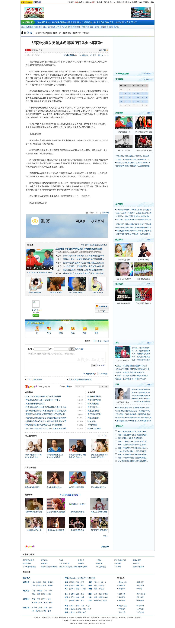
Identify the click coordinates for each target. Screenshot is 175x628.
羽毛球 (64, 27)
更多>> (105, 536)
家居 (109, 2)
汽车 (100, 2)
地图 (79, 612)
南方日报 (102, 50)
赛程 (96, 245)
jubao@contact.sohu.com (96, 623)
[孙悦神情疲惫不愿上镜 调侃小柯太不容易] (55, 445)
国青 (44, 594)
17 (134, 97)
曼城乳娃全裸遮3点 (77, 512)
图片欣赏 (140, 597)
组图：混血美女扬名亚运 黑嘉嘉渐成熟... (133, 435)
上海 (82, 606)
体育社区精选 (30, 468)
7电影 (61, 560)
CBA (33, 585)
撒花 (61, 333)
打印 (94, 55)
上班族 (98, 560)
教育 (90, 594)
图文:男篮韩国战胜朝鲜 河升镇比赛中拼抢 (43, 396)
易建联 (50, 585)
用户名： (31, 349)
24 (134, 101)
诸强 (77, 22)
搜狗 (152, 2)
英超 (33, 599)
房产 (105, 2)
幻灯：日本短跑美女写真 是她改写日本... (133, 432)
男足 (23, 27)
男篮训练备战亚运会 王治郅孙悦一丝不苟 (42, 400)
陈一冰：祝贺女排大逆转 (141, 351)
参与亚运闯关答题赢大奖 (141, 390)
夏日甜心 (44, 560)
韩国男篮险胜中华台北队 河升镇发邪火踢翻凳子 (45, 421)
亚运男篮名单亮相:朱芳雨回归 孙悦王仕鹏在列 (45, 414)
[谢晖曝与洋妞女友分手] (34, 504)
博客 (135, 2)
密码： (51, 349)
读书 (95, 597)
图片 (98, 22)
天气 (72, 597)
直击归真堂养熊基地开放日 (80, 380)
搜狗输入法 (123, 582)
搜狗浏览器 (123, 606)
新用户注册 (79, 349)
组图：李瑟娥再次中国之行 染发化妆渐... (133, 454)
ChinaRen (73, 578)
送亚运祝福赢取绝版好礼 (141, 396)
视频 (118, 2)
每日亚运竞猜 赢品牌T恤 (141, 393)
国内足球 (26, 591)
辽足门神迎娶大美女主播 (56, 512)
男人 (82, 600)
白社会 (99, 341)
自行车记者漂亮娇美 (123, 279)
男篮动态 (85, 33)
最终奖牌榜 (88, 252)
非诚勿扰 (117, 563)
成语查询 (122, 589)
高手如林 (99, 563)
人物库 (117, 22)
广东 (87, 606)
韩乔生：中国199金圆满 (140, 348)
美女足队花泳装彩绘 (54, 487)
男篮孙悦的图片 (94, 414)
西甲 (44, 599)
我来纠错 (105, 213)
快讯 (43, 22)
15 (125, 97)
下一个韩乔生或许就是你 (141, 402)
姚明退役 (44, 563)
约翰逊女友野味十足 (34, 530)
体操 (74, 27)
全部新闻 (130, 617)
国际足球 (26, 599)
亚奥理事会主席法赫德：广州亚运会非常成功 (132, 156)
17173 (89, 578)
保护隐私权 (95, 617)
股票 (72, 585)
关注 (37, 315)
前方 (81, 22)
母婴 (72, 594)
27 (146, 101)
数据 (50, 602)
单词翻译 (140, 600)
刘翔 (44, 611)
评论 (107, 22)
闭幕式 (104, 245)
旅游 (66, 597)
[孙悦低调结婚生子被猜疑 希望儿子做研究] (99, 445)
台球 (106, 27)
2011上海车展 (64, 563)
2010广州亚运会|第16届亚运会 (46, 33)
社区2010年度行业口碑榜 (68, 567)
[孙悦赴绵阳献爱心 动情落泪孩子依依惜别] (77, 445)
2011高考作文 (101, 567)
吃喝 (82, 597)
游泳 (49, 27)
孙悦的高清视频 (94, 396)
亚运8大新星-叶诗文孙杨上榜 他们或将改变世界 (83, 270)
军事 (72, 582)
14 (121, 97)
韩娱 (95, 585)
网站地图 (122, 617)
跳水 (53, 27)
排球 (40, 608)
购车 (72, 589)
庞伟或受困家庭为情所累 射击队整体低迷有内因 (133, 421)
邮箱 (77, 606)
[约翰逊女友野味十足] (34, 522)
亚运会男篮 (76, 33)
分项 (73, 22)
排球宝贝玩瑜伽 (97, 292)
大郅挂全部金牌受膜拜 (143, 150)
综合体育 (26, 608)
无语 (85, 333)
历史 (111, 22)
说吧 (84, 612)
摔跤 (87, 27)
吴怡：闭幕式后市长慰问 (141, 360)
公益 (77, 582)
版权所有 (109, 620)
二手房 (83, 589)
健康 (77, 597)
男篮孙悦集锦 (93, 418)
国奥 (38, 594)
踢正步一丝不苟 (124, 150)
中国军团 (91, 245)
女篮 (36, 27)
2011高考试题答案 (29, 567)
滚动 (39, 22)
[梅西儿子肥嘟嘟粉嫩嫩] (99, 504)
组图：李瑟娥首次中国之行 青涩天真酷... (133, 448)
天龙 (66, 609)
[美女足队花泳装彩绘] (55, 477)
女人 (114, 2)
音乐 (101, 585)
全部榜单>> (148, 74)
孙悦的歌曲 (92, 425)
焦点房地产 (81, 578)
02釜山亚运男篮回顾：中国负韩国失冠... (132, 451)
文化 (90, 597)
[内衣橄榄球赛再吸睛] (77, 477)
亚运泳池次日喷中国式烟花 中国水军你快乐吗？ (133, 414)
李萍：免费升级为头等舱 (141, 357)
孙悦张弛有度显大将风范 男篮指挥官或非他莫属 (45, 411)
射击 (78, 27)
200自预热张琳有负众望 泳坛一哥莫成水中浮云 (133, 411)
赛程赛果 (56, 22)
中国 (68, 22)
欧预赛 (34, 602)
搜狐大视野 (137, 560)
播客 (122, 2)
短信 (79, 609)
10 (134, 93)
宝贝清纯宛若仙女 (35, 292)
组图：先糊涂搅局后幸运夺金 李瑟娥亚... (133, 445)
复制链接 (84, 55)
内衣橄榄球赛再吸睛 (76, 487)
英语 (106, 594)
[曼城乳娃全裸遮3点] (77, 504)
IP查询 (139, 589)
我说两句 (146, 2)
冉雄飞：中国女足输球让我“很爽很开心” (131, 372)
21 (121, 101)
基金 (82, 585)
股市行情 (122, 594)
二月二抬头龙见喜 (34, 380)
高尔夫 (116, 27)
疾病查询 (122, 597)
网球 (70, 27)
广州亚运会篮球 (65, 33)
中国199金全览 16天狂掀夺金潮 (69, 252)
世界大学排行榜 (138, 567)
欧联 (45, 602)
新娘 (77, 594)
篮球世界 (26, 582)
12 (142, 93)
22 (125, 101)
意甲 (38, 599)
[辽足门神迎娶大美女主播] (56, 504)
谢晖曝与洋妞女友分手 (34, 512)
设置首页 (37, 617)
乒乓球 (58, 27)
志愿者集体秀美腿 (143, 279)
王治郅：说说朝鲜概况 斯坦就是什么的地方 (132, 376)
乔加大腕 (92, 22)
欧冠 (40, 602)
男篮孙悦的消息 (94, 400)
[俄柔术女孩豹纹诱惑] (33, 477)
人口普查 (136, 563)
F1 (33, 611)
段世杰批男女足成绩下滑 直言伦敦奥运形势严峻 (83, 256)
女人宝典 (140, 609)
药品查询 (140, 585)
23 (129, 101)
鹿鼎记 (73, 609)
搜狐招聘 (62, 617)
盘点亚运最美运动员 (76, 292)
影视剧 (101, 589)
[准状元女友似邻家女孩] (56, 522)
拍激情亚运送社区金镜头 (141, 399)
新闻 (76, 2)
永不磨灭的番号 (28, 560)
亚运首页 (84, 245)
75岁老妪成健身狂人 (98, 487)
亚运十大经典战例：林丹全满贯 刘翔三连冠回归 (83, 263)
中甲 (45, 591)
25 (138, 101)
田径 (44, 27)
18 (138, 97)
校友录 (105, 600)
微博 (127, 2)
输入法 (73, 612)
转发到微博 (103, 306)
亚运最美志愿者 (124, 260)
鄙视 (96, 333)
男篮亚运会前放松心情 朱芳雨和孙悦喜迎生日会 (45, 407)
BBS (140, 2)
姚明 (44, 585)
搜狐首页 (70, 2)
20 (146, 97)
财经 (93, 2)
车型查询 (140, 606)
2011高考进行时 (120, 560)
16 (129, 97)
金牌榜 (48, 22)
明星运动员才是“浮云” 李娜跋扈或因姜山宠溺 (132, 408)
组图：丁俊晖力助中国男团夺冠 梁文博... (133, 441)
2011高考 (117, 567)
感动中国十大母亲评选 (49, 567)
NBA (34, 582)
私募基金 (81, 563)
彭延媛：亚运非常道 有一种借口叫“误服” (131, 379)
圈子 (72, 606)
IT (97, 2)
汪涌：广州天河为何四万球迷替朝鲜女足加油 (132, 369)
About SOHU (105, 617)
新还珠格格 (27, 563)
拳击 (102, 27)
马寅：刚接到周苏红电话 (141, 354)
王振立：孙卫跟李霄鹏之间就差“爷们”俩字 (131, 366)
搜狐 (67, 578)
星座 (82, 594)
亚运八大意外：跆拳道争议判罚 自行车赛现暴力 (83, 259)
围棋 (111, 27)
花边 (135, 22)
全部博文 (138, 617)
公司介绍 (114, 617)
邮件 (131, 2)
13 (146, 93)
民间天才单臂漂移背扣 (124, 166)
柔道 (92, 27)
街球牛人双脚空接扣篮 (141, 166)
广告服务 (70, 617)
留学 (101, 594)
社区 (131, 22)
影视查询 (122, 585)
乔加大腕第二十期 (124, 132)
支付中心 (54, 617)
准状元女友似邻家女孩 (56, 530)
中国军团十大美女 (122, 402)
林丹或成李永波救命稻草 (73, 273)
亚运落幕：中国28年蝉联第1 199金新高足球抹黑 (79, 249)
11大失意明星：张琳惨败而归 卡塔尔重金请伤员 (83, 266)
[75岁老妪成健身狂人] (100, 477)
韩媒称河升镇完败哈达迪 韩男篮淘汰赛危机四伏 (45, 418)
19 (142, 97)
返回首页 (29, 22)
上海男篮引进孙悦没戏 (35, 404)
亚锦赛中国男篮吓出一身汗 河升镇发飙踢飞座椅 (45, 428)
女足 (27, 27)
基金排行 (140, 582)
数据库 (39, 591)
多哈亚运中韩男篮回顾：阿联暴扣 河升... (133, 461)
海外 (49, 599)
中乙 (50, 591)
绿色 (106, 597)
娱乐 (87, 2)
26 (142, 101)
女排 (40, 27)
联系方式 (86, 617)
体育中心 (26, 578)
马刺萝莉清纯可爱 (77, 530)
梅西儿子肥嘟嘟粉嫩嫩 (99, 512)
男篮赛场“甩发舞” (55, 292)
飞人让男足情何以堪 (143, 303)
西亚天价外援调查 (123, 303)
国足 (33, 594)
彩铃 (84, 609)
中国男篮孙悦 (93, 404)
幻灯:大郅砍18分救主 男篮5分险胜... (131, 438)
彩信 (89, 609)
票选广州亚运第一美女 (94, 273)
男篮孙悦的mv (94, 407)
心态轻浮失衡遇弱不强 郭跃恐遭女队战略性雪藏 (133, 417)
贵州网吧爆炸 (83, 567)
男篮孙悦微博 (93, 411)
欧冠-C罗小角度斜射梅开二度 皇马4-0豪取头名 (133, 163)
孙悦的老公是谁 (94, 428)
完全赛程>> (148, 79)
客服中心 (78, 617)
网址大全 (122, 600)
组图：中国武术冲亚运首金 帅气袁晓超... (133, 458)
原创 (101, 597)
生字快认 (122, 612)
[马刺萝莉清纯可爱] (77, 522)
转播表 (63, 22)
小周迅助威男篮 (143, 260)
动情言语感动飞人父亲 (143, 132)
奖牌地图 (97, 252)
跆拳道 (97, 27)
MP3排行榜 (141, 594)
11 (138, 93)
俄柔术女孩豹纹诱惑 (32, 487)
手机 (77, 600)
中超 (33, 591)
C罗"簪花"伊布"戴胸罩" (99, 530)
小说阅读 (140, 612)
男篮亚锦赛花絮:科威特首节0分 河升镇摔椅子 (44, 425)
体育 (80, 2)
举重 (83, 27)
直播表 (50, 582)
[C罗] (99, 522)
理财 (77, 585)
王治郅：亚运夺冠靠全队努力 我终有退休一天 (133, 159)
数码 (72, 600)
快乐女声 (81, 560)
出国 (95, 594)
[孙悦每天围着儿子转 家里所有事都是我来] (33, 445)
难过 (73, 333)
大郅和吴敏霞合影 (122, 360)
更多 (105, 341)
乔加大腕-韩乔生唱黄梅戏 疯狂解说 (39, 273)
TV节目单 (122, 609)
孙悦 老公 (92, 421)
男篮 (31, 27)
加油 (49, 333)
